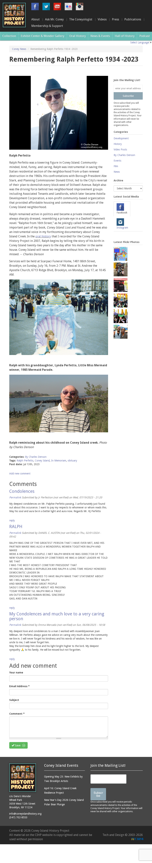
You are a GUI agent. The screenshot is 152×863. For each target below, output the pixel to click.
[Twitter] (46, 6)
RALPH (15, 526)
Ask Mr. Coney (54, 19)
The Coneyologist (80, 19)
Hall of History (125, 36)
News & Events (100, 36)
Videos (102, 19)
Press (115, 19)
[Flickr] (68, 6)
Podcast (144, 36)
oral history (43, 236)
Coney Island (42, 460)
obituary (72, 460)
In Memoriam (58, 460)
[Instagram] (79, 6)
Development (121, 138)
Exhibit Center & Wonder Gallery (42, 36)
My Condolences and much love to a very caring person (56, 616)
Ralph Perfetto (25, 460)
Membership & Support (47, 26)
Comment (17, 713)
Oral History (77, 36)
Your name (16, 672)
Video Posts (120, 149)
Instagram (122, 227)
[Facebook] (35, 6)
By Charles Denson (36, 456)
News (117, 171)
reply (12, 520)
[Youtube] (57, 6)
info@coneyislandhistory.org (25, 813)
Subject (14, 699)
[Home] (14, 15)
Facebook (122, 212)
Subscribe (128, 95)
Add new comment (19, 473)
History (118, 143)
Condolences (21, 491)
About (35, 19)
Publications (132, 19)
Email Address (19, 686)
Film (116, 166)
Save (17, 745)
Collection (9, 36)
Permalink (15, 497)
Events (117, 160)
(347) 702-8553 (18, 817)
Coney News (19, 48)
